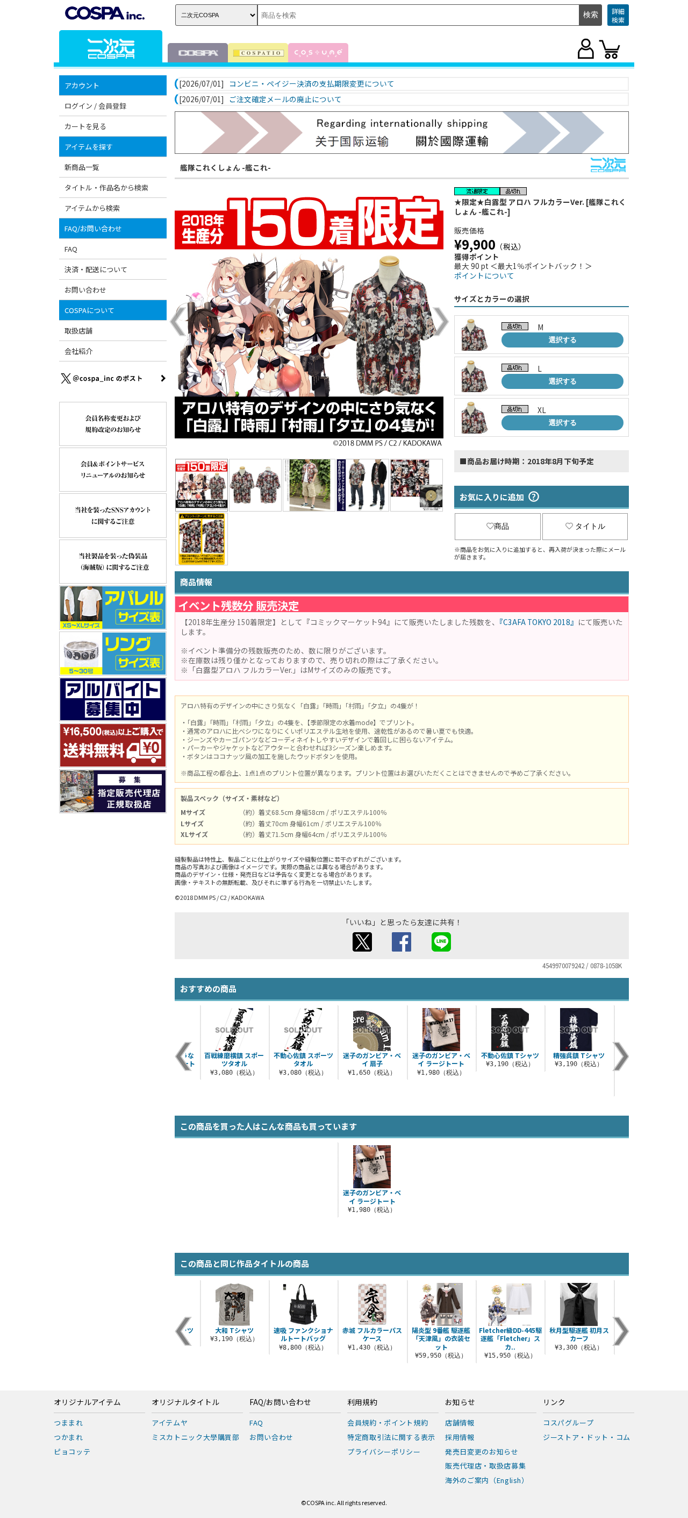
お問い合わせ (85, 290)
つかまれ (68, 1437)
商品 (501, 526)
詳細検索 (618, 15)
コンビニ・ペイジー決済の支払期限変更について (312, 84)
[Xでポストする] (362, 948)
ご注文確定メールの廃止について (285, 99)
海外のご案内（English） (487, 1480)
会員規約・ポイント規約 (387, 1422)
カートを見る (85, 126)
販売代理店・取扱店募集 (485, 1465)
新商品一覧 (81, 167)
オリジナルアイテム (87, 1402)
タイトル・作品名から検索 (106, 187)
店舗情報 (460, 1422)
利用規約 (362, 1402)
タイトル (590, 526)
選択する (563, 340)
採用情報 (460, 1437)
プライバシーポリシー (384, 1451)
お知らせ (460, 1402)
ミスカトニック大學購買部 (196, 1437)
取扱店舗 (78, 330)
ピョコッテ (72, 1451)
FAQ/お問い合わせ (280, 1402)
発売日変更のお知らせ (482, 1451)
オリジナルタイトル (185, 1402)
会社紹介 (78, 351)
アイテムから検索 (92, 208)
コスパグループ (568, 1422)
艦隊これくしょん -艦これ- (225, 167)
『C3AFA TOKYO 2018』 (538, 621)
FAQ (70, 249)
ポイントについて (484, 275)
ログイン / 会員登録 (95, 106)
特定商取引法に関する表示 (391, 1437)
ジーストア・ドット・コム (586, 1437)
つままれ (68, 1422)
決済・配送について (95, 269)
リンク (554, 1402)
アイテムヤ (170, 1422)
